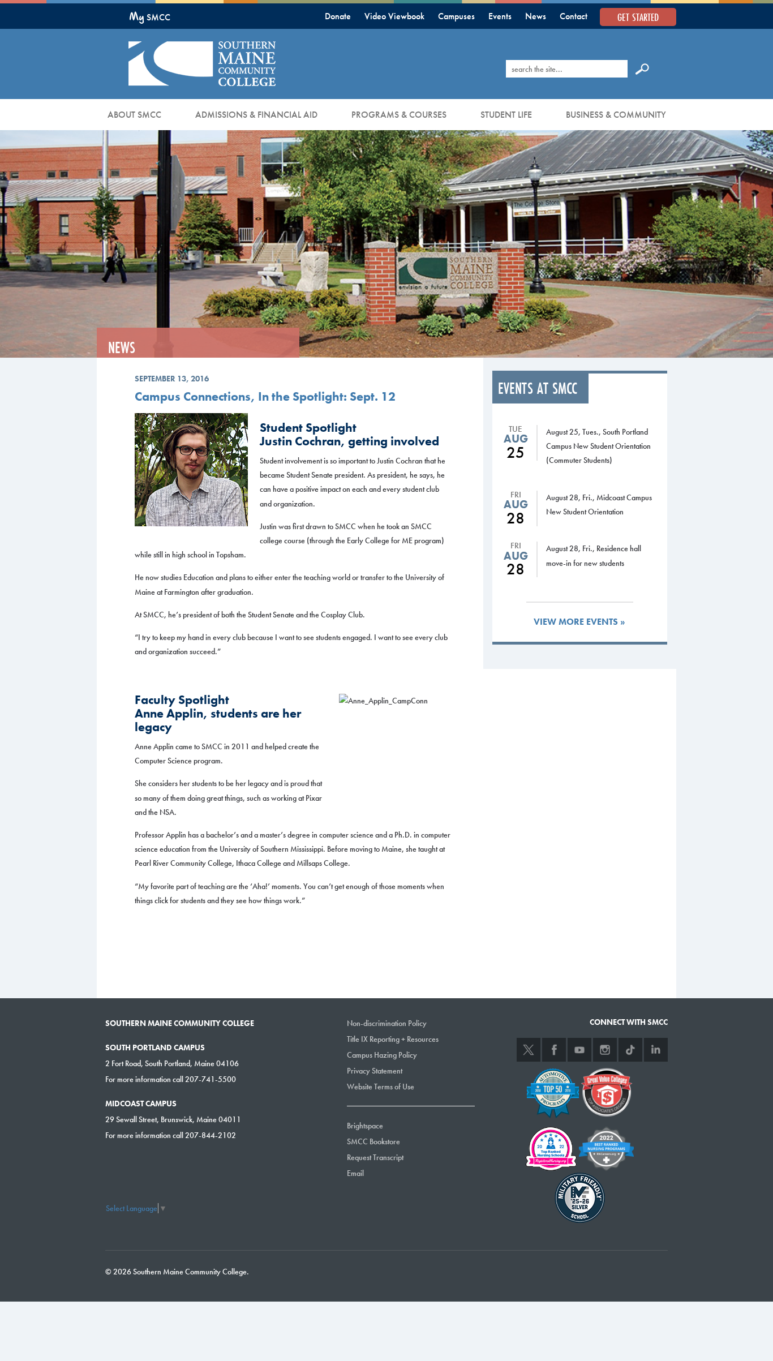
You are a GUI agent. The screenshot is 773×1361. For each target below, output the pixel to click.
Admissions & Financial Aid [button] (256, 115)
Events (500, 16)
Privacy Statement (374, 1071)
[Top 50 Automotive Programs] (553, 1092)
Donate (338, 16)
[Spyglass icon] (642, 68)
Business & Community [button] (616, 115)
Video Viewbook (394, 16)
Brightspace (365, 1125)
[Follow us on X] (528, 1050)
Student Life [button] (506, 115)
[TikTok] (630, 1050)
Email (355, 1173)
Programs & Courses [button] (398, 115)
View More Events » (579, 622)
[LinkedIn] (656, 1050)
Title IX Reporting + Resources (393, 1039)
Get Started (638, 17)
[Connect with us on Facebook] (554, 1050)
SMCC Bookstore (373, 1141)
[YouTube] (579, 1050)
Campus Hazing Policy (382, 1055)
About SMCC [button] (134, 115)
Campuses (456, 16)
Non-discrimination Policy (387, 1023)
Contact (573, 16)
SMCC (149, 17)
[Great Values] (607, 1092)
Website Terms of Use (380, 1086)
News (535, 16)
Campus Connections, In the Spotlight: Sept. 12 (265, 396)
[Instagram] (605, 1050)
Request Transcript (375, 1157)
